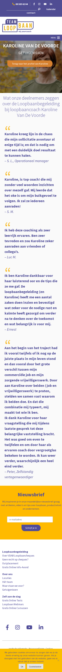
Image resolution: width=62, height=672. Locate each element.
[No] (58, 660)
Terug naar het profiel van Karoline (30, 63)
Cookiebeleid (35, 666)
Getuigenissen (10, 589)
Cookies (49, 648)
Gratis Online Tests (12, 600)
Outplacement (10, 563)
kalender (51, 9)
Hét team (7, 582)
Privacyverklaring (36, 648)
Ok (22, 666)
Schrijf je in (31, 527)
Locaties (6, 578)
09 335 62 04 (21, 4)
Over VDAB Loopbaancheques (18, 555)
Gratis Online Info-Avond (15, 567)
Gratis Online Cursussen (15, 608)
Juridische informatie (17, 648)
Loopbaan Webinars (13, 604)
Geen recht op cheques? (15, 559)
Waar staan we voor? (13, 585)
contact (31, 12)
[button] (53, 38)
